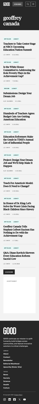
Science (6, 381)
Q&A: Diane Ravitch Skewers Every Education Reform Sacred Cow (18, 255)
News (5, 375)
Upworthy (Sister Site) (12, 367)
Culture (6, 388)
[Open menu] (33, 4)
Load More (9, 272)
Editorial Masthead (11, 364)
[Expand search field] (27, 4)
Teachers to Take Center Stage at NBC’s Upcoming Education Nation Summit (19, 46)
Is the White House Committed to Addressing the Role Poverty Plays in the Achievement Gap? (19, 71)
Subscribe (17, 4)
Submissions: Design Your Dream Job (17, 95)
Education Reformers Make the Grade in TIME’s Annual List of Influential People (18, 139)
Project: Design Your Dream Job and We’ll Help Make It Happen (18, 162)
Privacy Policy (18, 395)
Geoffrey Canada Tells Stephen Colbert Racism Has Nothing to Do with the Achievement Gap (18, 231)
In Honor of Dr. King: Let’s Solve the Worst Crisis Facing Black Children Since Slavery (19, 206)
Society (6, 378)
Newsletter (8, 360)
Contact (6, 357)
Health (6, 385)
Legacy (16, 39)
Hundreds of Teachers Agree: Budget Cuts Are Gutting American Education (19, 116)
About (5, 354)
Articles (7, 39)
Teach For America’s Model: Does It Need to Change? (18, 184)
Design (6, 88)
